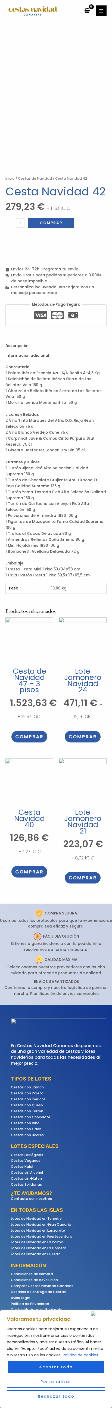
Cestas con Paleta (27, 1093)
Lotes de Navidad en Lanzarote (38, 1230)
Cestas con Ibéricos (28, 1099)
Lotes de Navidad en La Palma (37, 1242)
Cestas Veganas (26, 1160)
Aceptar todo (56, 1367)
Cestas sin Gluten (26, 1178)
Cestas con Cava (26, 1129)
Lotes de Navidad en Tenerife (36, 1218)
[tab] (56, 346)
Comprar (51, 223)
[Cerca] (100, 1314)
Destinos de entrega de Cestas (38, 1292)
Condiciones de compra (32, 1274)
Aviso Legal (20, 1297)
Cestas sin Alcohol (27, 1172)
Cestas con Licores (27, 1135)
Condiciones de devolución (34, 1280)
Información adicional (27, 355)
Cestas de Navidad (35, 178)
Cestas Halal (22, 1166)
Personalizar (56, 1381)
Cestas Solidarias (26, 1184)
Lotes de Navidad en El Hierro (36, 1254)
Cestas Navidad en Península (36, 1309)
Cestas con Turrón (27, 1111)
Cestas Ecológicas (27, 1155)
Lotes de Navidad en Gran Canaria (41, 1224)
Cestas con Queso (27, 1105)
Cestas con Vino (25, 1123)
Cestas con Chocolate (30, 1117)
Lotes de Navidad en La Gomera (38, 1248)
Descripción (17, 345)
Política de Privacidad (30, 1303)
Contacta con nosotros (31, 1198)
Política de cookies (80, 1355)
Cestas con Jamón (27, 1087)
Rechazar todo (56, 1396)
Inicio (10, 178)
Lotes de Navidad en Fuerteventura (41, 1236)
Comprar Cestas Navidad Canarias (42, 1286)
